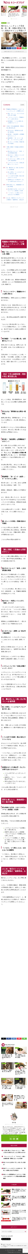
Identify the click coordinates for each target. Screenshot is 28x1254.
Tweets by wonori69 (7, 1236)
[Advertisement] (14, 222)
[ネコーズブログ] (14, 3)
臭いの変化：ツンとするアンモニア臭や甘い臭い (16, 173)
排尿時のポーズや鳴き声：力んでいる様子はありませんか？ (16, 180)
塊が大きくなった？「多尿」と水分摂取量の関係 (16, 152)
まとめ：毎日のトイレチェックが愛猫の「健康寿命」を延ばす (15, 198)
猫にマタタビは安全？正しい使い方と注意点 (14, 1163)
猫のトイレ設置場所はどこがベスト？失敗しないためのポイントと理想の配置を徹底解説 (14, 1176)
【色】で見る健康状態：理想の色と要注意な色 (15, 127)
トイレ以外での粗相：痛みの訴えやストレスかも (16, 176)
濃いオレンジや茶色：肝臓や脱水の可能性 (16, 142)
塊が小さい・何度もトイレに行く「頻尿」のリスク (16, 155)
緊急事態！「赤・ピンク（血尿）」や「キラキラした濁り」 (16, 139)
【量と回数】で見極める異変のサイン (15, 147)
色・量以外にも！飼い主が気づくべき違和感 (15, 168)
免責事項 (19, 1250)
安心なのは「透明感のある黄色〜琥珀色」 (15, 131)
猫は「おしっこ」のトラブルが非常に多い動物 (16, 114)
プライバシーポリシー (11, 1250)
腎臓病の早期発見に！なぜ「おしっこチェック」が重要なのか (15, 110)
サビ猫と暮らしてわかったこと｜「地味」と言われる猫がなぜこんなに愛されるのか (14, 1151)
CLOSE (22, 104)
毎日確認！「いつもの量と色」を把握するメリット (16, 122)
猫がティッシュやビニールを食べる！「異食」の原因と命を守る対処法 (14, 1169)
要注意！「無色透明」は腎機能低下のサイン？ (16, 135)
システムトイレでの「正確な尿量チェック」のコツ (16, 163)
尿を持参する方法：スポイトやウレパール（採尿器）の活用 (16, 189)
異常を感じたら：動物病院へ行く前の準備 (15, 185)
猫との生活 (9, 1244)
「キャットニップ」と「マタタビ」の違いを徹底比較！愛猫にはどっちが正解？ (14, 1157)
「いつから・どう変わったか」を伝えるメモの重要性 (16, 193)
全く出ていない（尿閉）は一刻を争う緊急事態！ (16, 159)
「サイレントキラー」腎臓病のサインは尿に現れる (16, 118)
